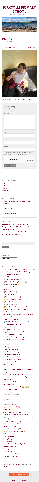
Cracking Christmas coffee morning (14, 421)
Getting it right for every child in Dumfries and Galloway (18, 227)
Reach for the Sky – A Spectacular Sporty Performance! (19, 337)
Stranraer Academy (7, 234)
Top (3, 468)
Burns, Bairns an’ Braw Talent (12, 397)
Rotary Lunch (7, 402)
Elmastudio (5, 466)
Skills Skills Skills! (8, 379)
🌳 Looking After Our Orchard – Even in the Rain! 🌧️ (18, 369)
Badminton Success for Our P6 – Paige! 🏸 (16, 374)
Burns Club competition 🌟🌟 (12, 357)
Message (7, 113)
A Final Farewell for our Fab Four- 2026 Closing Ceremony (20, 272)
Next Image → (31, 47)
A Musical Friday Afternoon (11, 349)
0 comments (26, 42)
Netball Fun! (7, 289)
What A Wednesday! (9, 436)
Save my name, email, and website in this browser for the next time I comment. (18, 153)
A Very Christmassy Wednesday (12, 412)
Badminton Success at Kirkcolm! (14, 211)
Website (6, 146)
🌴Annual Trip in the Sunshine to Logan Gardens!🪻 (18, 307)
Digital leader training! (10, 446)
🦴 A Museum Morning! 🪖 (11, 394)
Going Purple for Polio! (10, 426)
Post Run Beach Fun (9, 312)
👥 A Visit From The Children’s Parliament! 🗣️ (16, 322)
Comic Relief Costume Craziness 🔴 (14, 339)
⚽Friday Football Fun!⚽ (11, 304)
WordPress (17, 464)
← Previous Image (8, 47)
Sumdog (17, 234)
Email (6, 139)
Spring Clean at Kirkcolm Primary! (13, 334)
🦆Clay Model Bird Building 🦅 (12, 429)
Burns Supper (7, 399)
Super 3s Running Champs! (11, 319)
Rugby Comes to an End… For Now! (14, 332)
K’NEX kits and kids (9, 384)
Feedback (25, 3)
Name (6, 132)
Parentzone (31, 232)
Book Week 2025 (8, 441)
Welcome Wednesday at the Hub (13, 324)
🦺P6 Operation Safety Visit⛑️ (12, 299)
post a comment (27, 99)
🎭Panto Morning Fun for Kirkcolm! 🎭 (14, 431)
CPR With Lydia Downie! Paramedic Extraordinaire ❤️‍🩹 (19, 314)
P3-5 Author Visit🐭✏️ (10, 434)
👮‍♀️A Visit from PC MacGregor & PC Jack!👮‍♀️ (16, 309)
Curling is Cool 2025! (9, 451)
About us (12, 3)
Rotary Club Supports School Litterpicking (15, 377)
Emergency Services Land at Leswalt (14, 372)
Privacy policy (24, 480)
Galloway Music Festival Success (13, 347)
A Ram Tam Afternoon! (10, 342)
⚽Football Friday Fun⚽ (11, 292)
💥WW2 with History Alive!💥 (12, 407)
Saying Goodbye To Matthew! (12, 287)
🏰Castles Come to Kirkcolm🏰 (12, 297)
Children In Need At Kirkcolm (12, 454)
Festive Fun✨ (7, 409)
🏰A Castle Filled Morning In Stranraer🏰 (15, 282)
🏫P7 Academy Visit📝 (10, 302)
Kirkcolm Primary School (19, 9)
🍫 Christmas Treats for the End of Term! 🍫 (16, 414)
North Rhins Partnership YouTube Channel (14, 232)
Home (7, 3)
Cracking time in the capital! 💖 (12, 359)
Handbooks (33, 3)
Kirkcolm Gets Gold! (10, 213)
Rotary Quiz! (7, 344)
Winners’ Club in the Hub (10, 389)
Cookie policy (15, 480)
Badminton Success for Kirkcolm (13, 424)
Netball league (8, 364)
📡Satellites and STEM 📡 (11, 404)
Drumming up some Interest (12, 392)
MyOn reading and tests (9, 229)
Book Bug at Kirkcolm (10, 449)
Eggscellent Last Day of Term (12, 329)
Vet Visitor (6, 367)
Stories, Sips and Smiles (10, 362)
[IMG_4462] (19, 96)
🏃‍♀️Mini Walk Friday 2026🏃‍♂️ (11, 294)
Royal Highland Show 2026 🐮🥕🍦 (14, 274)
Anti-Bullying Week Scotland (11, 456)
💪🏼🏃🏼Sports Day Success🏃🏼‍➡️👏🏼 (12, 279)
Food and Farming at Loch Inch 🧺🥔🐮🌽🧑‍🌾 (16, 387)
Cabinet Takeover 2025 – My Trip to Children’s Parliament (20, 444)
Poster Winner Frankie (10, 277)
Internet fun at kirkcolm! (10, 382)
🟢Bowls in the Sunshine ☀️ (11, 284)
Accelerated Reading (8, 224)
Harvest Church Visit (10, 206)
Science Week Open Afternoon (12, 354)
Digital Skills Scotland (22, 224)
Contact (19, 3)
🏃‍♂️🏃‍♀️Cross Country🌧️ (10, 327)
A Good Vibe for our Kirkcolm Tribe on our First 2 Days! (19, 269)
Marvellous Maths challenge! (12, 352)
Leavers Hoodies (8, 317)
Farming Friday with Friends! (11, 439)
